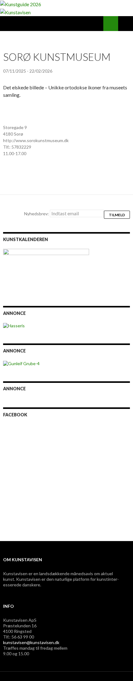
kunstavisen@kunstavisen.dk (31, 642)
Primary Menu (125, 23)
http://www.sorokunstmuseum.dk (36, 140)
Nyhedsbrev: (37, 213)
